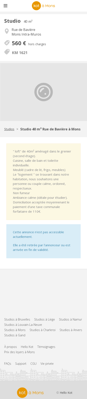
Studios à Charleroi (43, 330)
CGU (33, 364)
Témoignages (46, 347)
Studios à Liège (44, 319)
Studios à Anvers (71, 330)
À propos (10, 347)
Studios (9, 129)
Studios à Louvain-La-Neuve (23, 325)
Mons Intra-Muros (26, 34)
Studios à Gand (14, 335)
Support (20, 364)
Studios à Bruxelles (17, 319)
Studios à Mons (15, 330)
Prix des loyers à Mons (19, 352)
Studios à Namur (70, 319)
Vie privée (47, 364)
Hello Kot (27, 347)
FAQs (7, 364)
